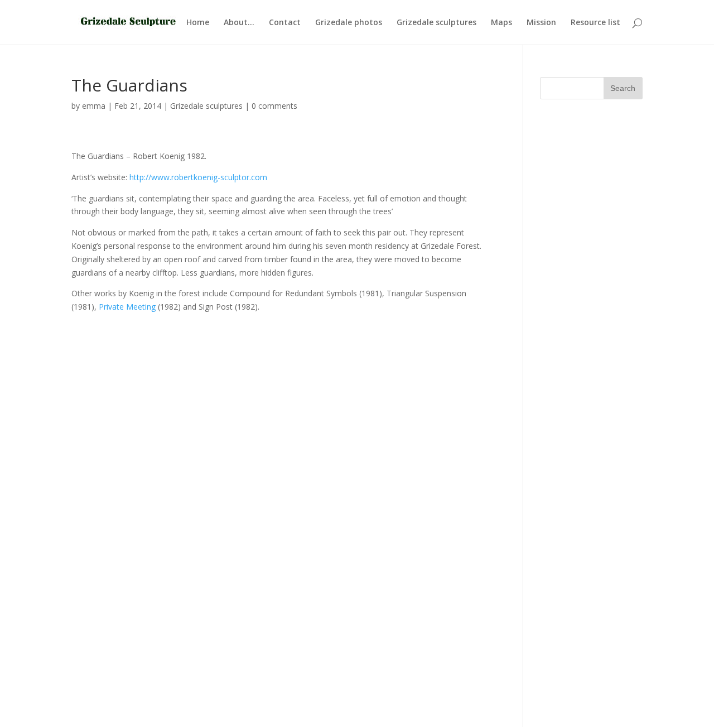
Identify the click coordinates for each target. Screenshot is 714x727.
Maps (501, 22)
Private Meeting (127, 306)
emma (93, 105)
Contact (285, 22)
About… (239, 22)
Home (197, 22)
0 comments (274, 105)
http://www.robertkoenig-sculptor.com (198, 177)
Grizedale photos (348, 22)
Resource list (595, 22)
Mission (541, 22)
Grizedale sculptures (436, 22)
